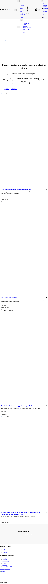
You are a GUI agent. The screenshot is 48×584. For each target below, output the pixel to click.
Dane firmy (4, 565)
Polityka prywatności (7, 566)
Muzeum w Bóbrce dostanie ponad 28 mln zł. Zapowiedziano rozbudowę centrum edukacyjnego (20, 513)
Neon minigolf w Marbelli (9, 298)
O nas (3, 549)
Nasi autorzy (5, 550)
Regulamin (4, 552)
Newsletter (4, 559)
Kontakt (4, 563)
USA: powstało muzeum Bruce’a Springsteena (16, 189)
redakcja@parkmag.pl (5, 569)
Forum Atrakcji (5, 561)
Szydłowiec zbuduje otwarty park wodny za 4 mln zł (17, 406)
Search (36, 9)
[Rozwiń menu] (15, 10)
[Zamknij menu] (18, 1)
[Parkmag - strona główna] (2, 571)
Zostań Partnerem (27, 9)
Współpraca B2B (6, 558)
